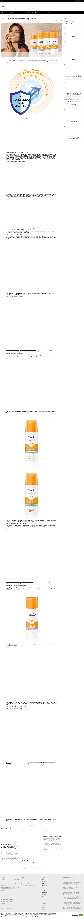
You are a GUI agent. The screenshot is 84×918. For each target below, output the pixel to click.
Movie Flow (44, 894)
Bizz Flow (23, 12)
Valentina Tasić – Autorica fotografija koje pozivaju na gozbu (73, 137)
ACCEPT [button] (80, 915)
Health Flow (8, 21)
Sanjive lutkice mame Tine (73, 52)
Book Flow (44, 898)
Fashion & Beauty (3, 21)
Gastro (43, 888)
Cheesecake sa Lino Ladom (73, 29)
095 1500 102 (25, 881)
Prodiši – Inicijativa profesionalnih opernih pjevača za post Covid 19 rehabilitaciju (73, 103)
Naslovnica (4, 12)
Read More (24, 868)
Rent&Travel (30, 12)
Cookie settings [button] (75, 915)
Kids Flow (37, 12)
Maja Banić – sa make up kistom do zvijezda (73, 58)
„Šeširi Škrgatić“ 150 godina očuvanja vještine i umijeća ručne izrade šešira (73, 22)
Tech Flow (44, 890)
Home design (44, 892)
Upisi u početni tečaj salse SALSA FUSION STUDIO (73, 120)
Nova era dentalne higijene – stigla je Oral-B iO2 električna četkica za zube (52, 835)
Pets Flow (50, 12)
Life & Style (11, 12)
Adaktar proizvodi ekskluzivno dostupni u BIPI (29, 863)
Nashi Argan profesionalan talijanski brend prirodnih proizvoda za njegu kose (73, 76)
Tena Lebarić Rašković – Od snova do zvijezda (73, 35)
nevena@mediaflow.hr (27, 883)
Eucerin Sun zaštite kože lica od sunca (19, 194)
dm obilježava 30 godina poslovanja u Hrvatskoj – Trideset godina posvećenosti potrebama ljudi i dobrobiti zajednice (10, 848)
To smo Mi (17, 12)
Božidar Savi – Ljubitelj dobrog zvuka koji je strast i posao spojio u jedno (73, 94)
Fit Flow (43, 887)
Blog (43, 896)
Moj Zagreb (44, 12)
